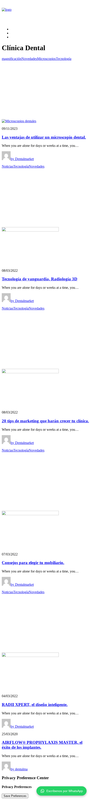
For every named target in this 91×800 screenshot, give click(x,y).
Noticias (7, 166)
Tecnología (63, 59)
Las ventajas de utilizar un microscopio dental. (44, 137)
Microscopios (46, 59)
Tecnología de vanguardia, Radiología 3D (39, 279)
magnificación (11, 59)
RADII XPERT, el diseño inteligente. (35, 704)
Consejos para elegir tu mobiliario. (33, 562)
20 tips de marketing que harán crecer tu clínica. (45, 421)
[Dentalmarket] (45, 13)
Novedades (29, 59)
